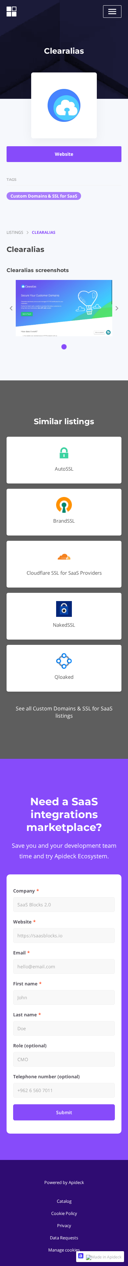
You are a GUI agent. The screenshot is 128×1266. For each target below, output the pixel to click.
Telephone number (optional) (46, 1076)
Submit (64, 1112)
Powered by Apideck (64, 1182)
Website (64, 154)
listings (15, 232)
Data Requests (64, 1238)
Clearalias (43, 232)
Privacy (64, 1225)
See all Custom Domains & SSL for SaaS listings (64, 712)
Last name (25, 1014)
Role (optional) (30, 1045)
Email (19, 953)
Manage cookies (64, 1250)
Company (24, 891)
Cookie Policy (64, 1213)
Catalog (64, 1201)
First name (25, 983)
